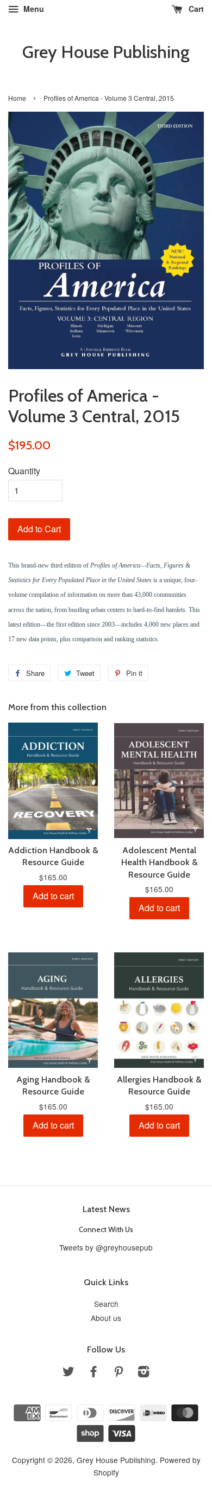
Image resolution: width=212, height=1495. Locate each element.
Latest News (106, 1209)
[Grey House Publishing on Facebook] (93, 1373)
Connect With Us (106, 1229)
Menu (32, 8)
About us (106, 1317)
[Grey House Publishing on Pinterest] (118, 1373)
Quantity (24, 471)
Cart (195, 8)
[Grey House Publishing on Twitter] (68, 1373)
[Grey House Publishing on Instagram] (143, 1373)
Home (17, 97)
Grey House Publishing (106, 52)
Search (106, 1303)
